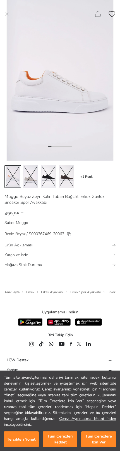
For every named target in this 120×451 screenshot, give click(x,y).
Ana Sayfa (12, 292)
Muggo (11, 196)
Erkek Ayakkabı (52, 292)
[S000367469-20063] (69, 234)
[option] (12, 176)
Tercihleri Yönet (21, 439)
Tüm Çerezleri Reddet (60, 439)
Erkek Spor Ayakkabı (85, 292)
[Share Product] (98, 14)
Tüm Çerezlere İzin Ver (98, 439)
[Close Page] (6, 14)
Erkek (30, 292)
